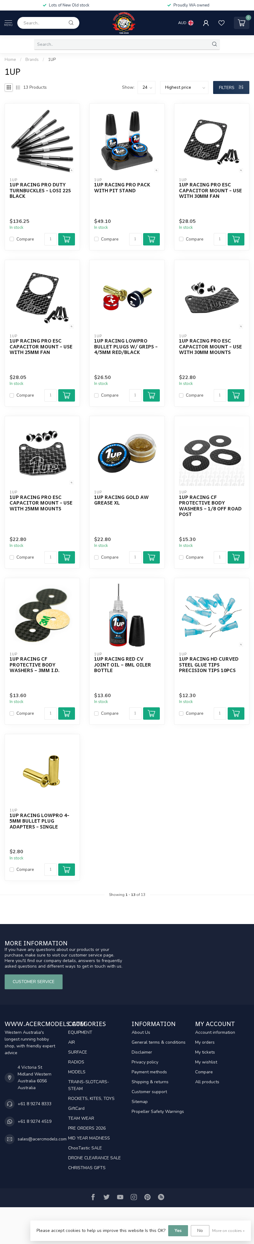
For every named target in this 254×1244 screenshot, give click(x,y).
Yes (178, 1230)
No (200, 1230)
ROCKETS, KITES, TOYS (91, 1098)
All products (207, 1082)
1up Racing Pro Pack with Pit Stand (122, 187)
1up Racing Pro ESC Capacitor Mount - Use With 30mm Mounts (210, 346)
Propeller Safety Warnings (158, 1111)
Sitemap (140, 1102)
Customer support (149, 1092)
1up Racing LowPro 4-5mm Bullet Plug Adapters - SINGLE (39, 820)
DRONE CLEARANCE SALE (94, 1158)
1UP (52, 59)
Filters (227, 88)
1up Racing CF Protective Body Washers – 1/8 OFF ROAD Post (210, 505)
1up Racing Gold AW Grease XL (121, 500)
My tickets (205, 1052)
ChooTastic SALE (85, 1148)
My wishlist (206, 1062)
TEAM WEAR (81, 1118)
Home (10, 59)
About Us (141, 1032)
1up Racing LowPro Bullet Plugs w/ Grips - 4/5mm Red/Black (126, 346)
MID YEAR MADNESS (89, 1138)
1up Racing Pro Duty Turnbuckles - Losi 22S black (40, 190)
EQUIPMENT (80, 1032)
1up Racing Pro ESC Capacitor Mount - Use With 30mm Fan (210, 190)
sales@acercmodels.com (42, 1139)
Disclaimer (142, 1052)
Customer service (34, 982)
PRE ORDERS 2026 (87, 1128)
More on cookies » (228, 1230)
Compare (25, 239)
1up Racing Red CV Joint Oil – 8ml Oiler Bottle (122, 664)
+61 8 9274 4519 (34, 1121)
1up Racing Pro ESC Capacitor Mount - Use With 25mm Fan (41, 346)
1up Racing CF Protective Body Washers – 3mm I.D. (34, 664)
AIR (71, 1042)
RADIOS (76, 1062)
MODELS (76, 1072)
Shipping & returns (150, 1082)
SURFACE (77, 1052)
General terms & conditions (159, 1042)
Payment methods (149, 1072)
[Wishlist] (221, 23)
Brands (32, 59)
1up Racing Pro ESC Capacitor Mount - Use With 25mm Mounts (41, 502)
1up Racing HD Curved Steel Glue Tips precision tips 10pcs (209, 664)
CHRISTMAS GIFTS (87, 1168)
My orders (205, 1042)
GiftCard (76, 1108)
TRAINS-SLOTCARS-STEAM (88, 1085)
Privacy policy (145, 1062)
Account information (215, 1032)
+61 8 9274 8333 (34, 1104)
